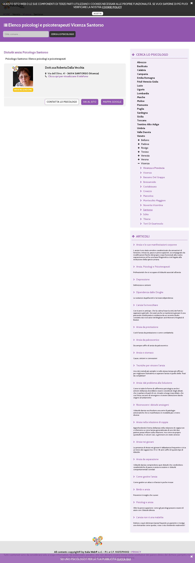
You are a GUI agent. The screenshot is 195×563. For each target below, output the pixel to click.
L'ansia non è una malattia (149, 517)
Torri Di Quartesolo (153, 223)
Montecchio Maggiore (154, 200)
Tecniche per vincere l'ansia (150, 365)
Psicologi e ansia (144, 502)
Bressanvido (149, 182)
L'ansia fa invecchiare (147, 305)
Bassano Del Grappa (154, 177)
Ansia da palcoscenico (147, 339)
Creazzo (147, 191)
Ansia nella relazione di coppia (152, 422)
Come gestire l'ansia (146, 476)
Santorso (148, 209)
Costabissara (149, 186)
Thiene (147, 219)
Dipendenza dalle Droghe (149, 292)
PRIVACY (136, 551)
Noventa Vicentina (153, 205)
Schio (146, 214)
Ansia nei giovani (145, 441)
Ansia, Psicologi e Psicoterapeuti (153, 266)
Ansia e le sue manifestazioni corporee (156, 244)
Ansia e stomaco (145, 352)
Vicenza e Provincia (153, 168)
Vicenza (147, 172)
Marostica (148, 195)
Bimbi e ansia (143, 489)
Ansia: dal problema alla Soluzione (154, 382)
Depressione (143, 279)
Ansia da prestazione (147, 327)
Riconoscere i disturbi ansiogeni (152, 404)
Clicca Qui (124, 559)
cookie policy (112, 7)
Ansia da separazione (147, 459)
